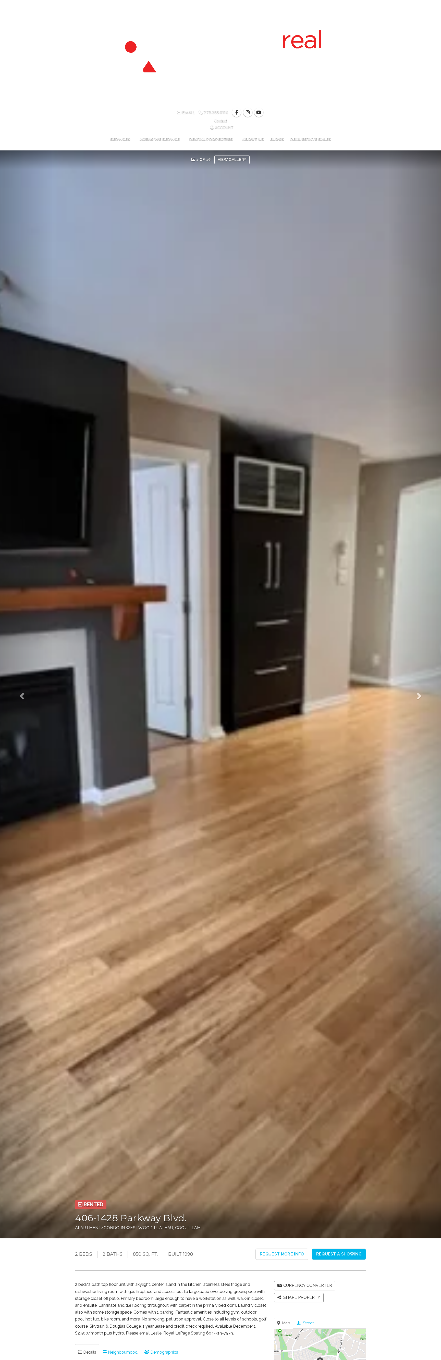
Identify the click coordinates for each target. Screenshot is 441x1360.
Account (223, 127)
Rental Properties (211, 139)
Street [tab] (308, 1323)
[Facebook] (237, 112)
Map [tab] (285, 1323)
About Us (253, 139)
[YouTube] (259, 112)
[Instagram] (248, 112)
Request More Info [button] (282, 1254)
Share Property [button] (301, 1297)
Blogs (277, 139)
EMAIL (188, 112)
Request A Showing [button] (339, 1254)
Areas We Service (160, 139)
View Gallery (232, 159)
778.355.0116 (215, 112)
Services (120, 139)
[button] (26, 694)
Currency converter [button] (307, 1285)
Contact (220, 121)
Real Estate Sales (310, 139)
